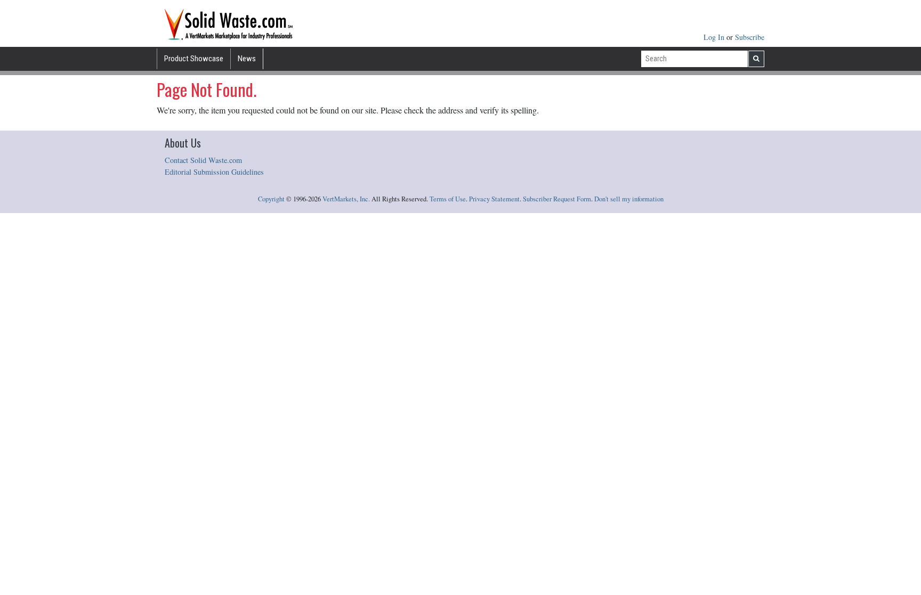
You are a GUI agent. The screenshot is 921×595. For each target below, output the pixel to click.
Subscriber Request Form (557, 198)
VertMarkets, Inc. (346, 198)
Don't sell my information (629, 198)
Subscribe (749, 37)
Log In (715, 37)
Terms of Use (448, 198)
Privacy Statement (494, 198)
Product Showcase (193, 58)
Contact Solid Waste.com (203, 160)
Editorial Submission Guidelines (214, 172)
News (247, 58)
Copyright (271, 198)
